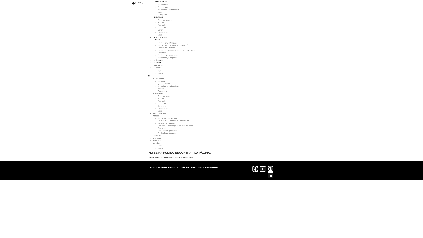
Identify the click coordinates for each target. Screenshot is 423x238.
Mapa (160, 35)
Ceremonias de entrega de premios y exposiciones (177, 50)
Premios (161, 22)
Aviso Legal (155, 167)
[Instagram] (270, 169)
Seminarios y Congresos (167, 58)
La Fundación (160, 2)
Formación (162, 25)
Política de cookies (188, 167)
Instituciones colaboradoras (168, 10)
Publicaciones (160, 37)
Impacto (161, 12)
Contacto (158, 65)
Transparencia (163, 15)
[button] (219, 76)
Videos (157, 40)
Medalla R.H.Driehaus (166, 48)
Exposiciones (163, 32)
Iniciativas (158, 17)
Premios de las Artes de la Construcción (173, 45)
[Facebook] (255, 169)
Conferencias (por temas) (167, 55)
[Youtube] (263, 169)
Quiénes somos (164, 7)
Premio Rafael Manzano (167, 43)
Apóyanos (158, 60)
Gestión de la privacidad (208, 167)
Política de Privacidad (170, 167)
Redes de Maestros (165, 20)
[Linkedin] (270, 175)
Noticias (157, 63)
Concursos (162, 27)
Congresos (162, 30)
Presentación (163, 5)
